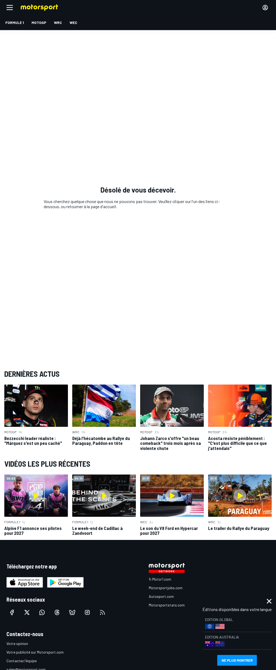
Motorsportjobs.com (165, 587)
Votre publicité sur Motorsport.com (35, 652)
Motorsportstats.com (167, 605)
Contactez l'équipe (21, 660)
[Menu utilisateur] (265, 7)
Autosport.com (161, 596)
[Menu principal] (9, 7)
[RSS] (102, 612)
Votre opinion (17, 643)
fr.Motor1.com (160, 579)
